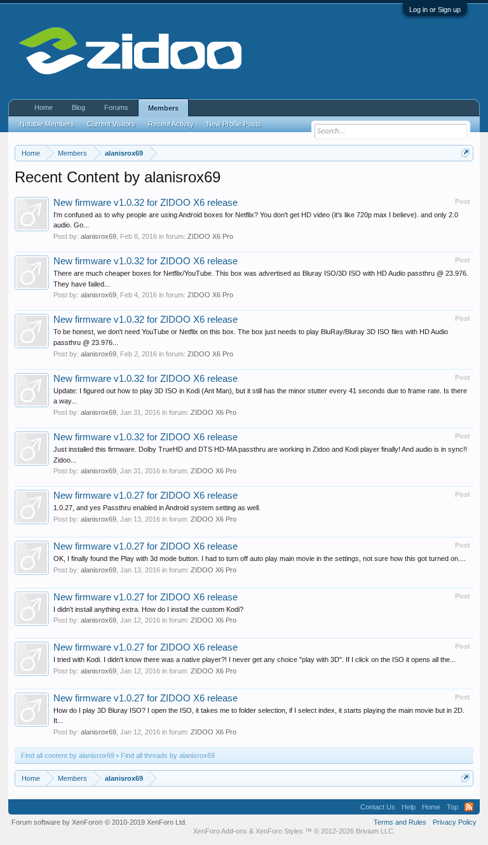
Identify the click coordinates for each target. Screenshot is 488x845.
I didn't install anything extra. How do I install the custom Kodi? (148, 609)
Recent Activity (171, 124)
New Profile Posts (234, 124)
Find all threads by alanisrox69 (168, 755)
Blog (78, 107)
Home (43, 107)
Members (163, 108)
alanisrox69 (98, 236)
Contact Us (377, 807)
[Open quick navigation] (465, 153)
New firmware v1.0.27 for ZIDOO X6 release (145, 495)
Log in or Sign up (435, 9)
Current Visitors (111, 124)
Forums (116, 107)
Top (452, 807)
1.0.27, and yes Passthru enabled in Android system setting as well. (157, 507)
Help (409, 807)
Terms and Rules (400, 822)
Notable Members (47, 124)
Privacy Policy (455, 822)
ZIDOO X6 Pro (210, 236)
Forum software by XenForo (99, 822)
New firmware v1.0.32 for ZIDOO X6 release (145, 203)
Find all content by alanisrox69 (67, 755)
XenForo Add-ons (220, 831)
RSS (468, 806)
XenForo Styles (279, 831)
